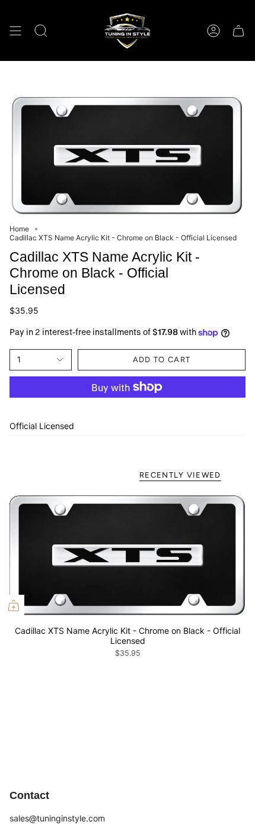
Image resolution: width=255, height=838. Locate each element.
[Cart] (238, 30)
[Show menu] (15, 30)
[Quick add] (13, 605)
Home (19, 228)
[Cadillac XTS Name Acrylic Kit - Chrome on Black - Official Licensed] (127, 555)
